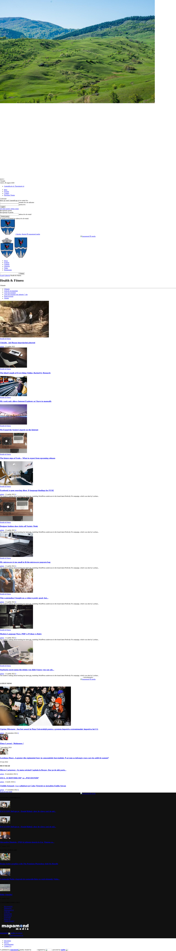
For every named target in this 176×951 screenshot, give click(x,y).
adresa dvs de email (25, 214)
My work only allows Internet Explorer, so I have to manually (26, 401)
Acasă (2, 275)
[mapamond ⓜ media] (88, 679)
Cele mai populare (10, 293)
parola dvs (22, 204)
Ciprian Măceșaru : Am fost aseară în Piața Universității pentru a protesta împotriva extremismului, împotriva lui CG (49, 729)
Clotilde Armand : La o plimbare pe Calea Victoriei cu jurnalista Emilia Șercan (33, 786)
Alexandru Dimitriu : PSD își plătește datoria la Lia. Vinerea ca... (27, 842)
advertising (11, 933)
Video (6, 268)
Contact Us (7, 946)
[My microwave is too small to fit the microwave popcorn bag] (16, 556)
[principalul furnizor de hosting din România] (34, 950)
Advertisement (8, 944)
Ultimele (7, 289)
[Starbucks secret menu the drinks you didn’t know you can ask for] (16, 664)
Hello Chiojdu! (6, 895)
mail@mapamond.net (16, 935)
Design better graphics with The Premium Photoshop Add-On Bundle (29, 864)
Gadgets (6, 264)
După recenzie (8, 296)
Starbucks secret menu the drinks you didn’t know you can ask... (27, 670)
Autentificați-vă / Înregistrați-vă (14, 186)
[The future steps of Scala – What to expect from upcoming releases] (13, 452)
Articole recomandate (11, 291)
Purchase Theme (9, 195)
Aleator (6, 298)
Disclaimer (7, 941)
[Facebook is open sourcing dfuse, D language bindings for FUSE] (16, 484)
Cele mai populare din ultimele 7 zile (16, 294)
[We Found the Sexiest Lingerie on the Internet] (13, 424)
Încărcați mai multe (6, 791)
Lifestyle (7, 266)
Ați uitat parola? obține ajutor (9, 209)
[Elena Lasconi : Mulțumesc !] (4, 739)
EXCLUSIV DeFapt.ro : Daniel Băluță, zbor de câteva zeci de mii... (28, 811)
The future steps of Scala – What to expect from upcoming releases (27, 458)
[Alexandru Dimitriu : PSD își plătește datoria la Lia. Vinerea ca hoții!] (5, 838)
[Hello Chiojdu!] (5, 890)
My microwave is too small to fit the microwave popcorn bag (25, 562)
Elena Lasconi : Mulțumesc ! (12, 743)
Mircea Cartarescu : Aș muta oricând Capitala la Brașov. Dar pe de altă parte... (33, 770)
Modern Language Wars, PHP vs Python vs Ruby (21, 634)
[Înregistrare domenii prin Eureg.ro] (49, 950)
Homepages (8, 270)
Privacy (6, 942)
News (6, 261)
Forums (6, 191)
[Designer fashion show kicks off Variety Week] (16, 520)
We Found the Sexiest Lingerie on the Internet (19, 430)
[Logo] (7, 257)
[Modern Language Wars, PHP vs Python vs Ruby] (16, 628)
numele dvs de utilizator (26, 202)
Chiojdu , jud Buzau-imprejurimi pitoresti (17, 343)
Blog (5, 190)
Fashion (6, 262)
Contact (6, 193)
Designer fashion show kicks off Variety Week (19, 526)
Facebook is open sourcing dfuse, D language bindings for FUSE (27, 490)
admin (2, 346)
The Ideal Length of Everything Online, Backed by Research (25, 373)
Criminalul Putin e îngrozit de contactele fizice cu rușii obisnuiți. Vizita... (30, 879)
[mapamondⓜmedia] (88, 236)
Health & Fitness (5, 339)
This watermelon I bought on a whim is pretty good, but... (24, 598)
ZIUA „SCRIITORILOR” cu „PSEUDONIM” (19, 778)
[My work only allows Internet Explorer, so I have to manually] (13, 395)
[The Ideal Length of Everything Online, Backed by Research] (13, 367)
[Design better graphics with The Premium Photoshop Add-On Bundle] (5, 860)
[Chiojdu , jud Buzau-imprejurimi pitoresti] (24, 337)
